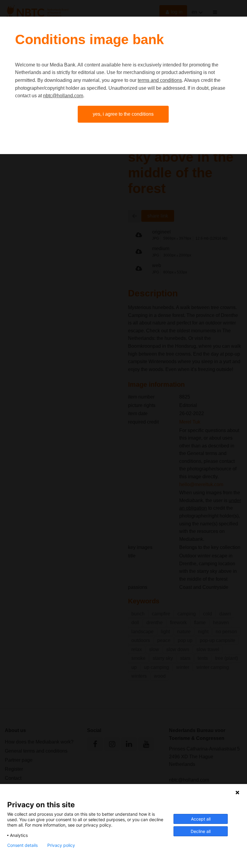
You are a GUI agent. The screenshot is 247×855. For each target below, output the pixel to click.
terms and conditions (160, 80)
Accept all (201, 818)
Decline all (201, 831)
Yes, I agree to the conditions (123, 114)
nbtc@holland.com (63, 95)
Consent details (22, 845)
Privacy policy (61, 845)
